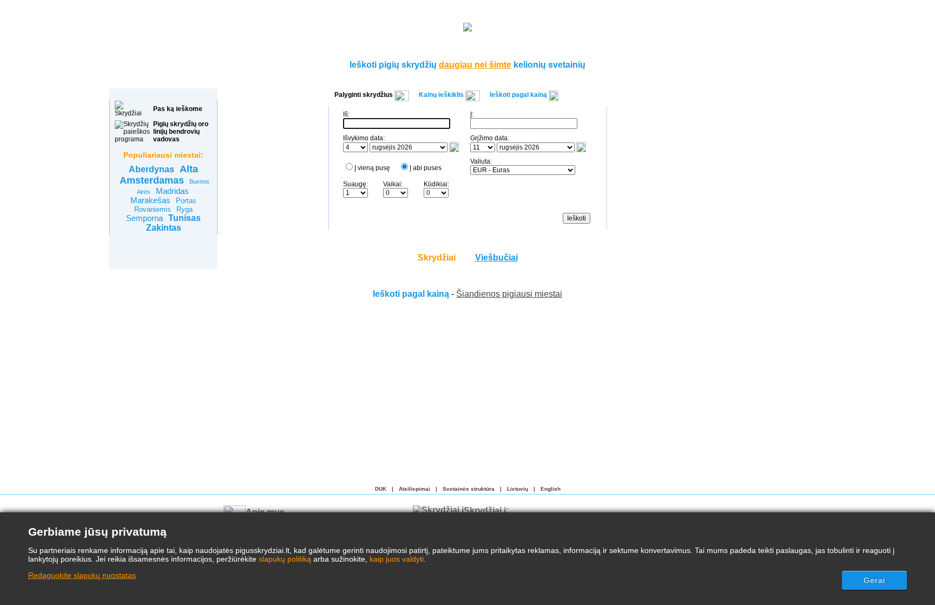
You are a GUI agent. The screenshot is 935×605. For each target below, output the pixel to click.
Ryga (184, 209)
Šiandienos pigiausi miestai (509, 293)
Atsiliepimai (414, 489)
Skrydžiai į (485, 510)
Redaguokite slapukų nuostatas (82, 575)
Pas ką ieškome (177, 109)
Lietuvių (517, 489)
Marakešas (150, 200)
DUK (380, 489)
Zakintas (163, 227)
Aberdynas (151, 169)
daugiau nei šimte (475, 64)
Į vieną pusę (372, 168)
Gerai (875, 580)
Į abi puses (426, 168)
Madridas (172, 191)
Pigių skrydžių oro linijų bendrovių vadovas (180, 131)
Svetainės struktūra (469, 489)
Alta (189, 169)
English (551, 489)
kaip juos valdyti (397, 559)
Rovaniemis (152, 209)
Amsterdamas (152, 180)
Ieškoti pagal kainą (411, 293)
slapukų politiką (285, 559)
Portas (186, 201)
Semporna (144, 218)
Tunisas (184, 218)
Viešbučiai (496, 257)
